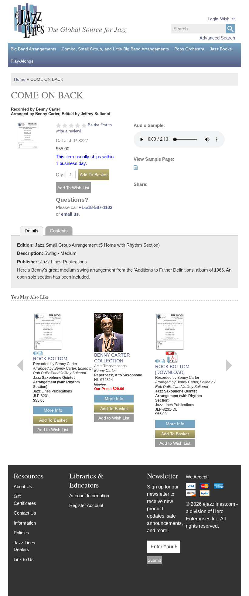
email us (70, 214)
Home (20, 79)
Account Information (89, 495)
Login (213, 18)
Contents (59, 230)
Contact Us (25, 513)
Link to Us (24, 559)
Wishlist (227, 18)
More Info (53, 410)
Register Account (86, 505)
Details (31, 230)
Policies (21, 532)
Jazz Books (221, 48)
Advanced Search (217, 37)
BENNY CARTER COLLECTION (112, 357)
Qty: (60, 174)
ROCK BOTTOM (50, 358)
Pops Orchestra (189, 48)
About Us (23, 486)
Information (25, 523)
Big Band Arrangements (33, 48)
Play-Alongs (22, 61)
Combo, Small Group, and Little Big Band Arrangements (115, 48)
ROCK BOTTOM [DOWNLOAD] (172, 369)
